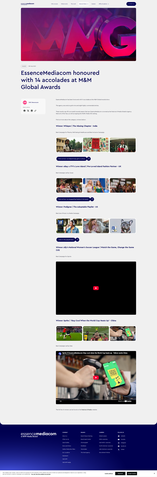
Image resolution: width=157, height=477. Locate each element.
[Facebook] (24, 110)
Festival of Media (87, 409)
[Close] (154, 473)
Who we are (54, 3)
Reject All (120, 473)
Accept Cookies (132, 473)
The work (73, 3)
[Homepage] (38, 434)
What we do (64, 3)
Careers (94, 3)
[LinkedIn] (31, 110)
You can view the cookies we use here (40, 474)
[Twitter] (28, 110)
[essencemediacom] (27, 4)
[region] (78, 473)
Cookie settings (109, 473)
